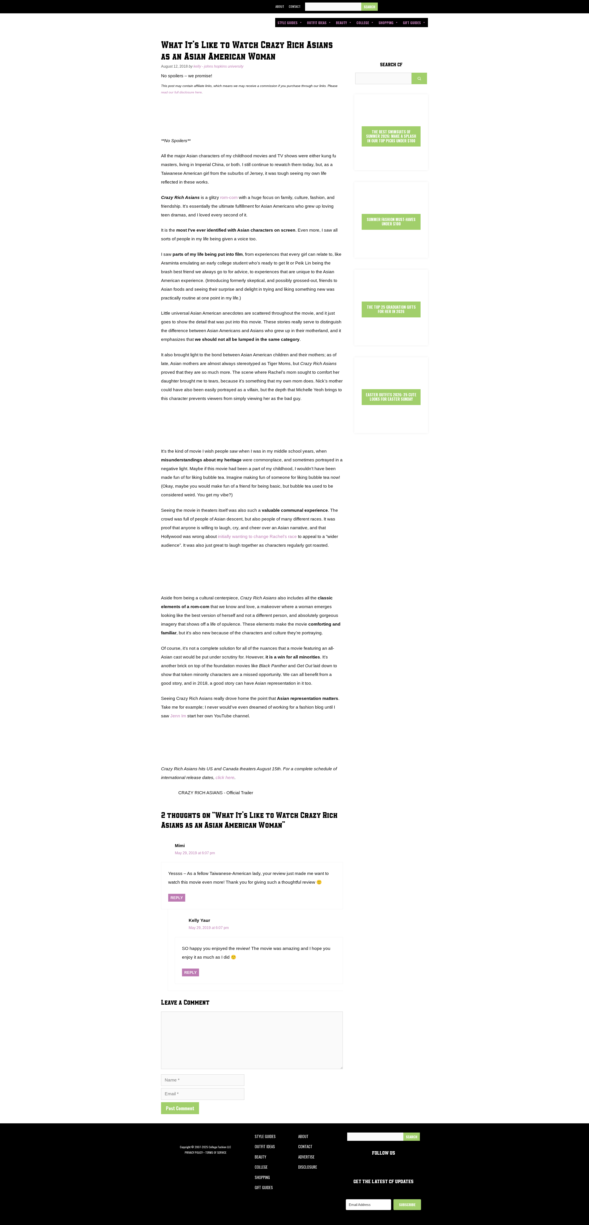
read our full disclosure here (181, 92)
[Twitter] (395, 6)
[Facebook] (384, 6)
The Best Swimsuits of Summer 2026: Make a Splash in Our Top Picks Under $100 (391, 136)
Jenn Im (178, 715)
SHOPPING (262, 1177)
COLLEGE (261, 1167)
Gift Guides (412, 22)
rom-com (229, 197)
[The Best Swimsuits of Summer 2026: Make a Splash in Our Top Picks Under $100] (391, 166)
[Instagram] (405, 6)
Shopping (385, 22)
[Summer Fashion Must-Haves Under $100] (391, 254)
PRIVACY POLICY (194, 1152)
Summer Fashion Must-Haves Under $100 (391, 222)
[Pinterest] (416, 6)
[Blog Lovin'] (426, 6)
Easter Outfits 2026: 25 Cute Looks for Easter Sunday (391, 397)
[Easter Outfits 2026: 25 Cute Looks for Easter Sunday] (391, 429)
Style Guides (287, 22)
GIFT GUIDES (264, 1187)
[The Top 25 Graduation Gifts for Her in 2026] (391, 341)
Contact (294, 6)
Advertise (306, 1157)
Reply (176, 898)
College (362, 22)
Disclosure (307, 1167)
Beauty (341, 22)
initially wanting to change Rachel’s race (257, 536)
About (279, 6)
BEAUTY (260, 1157)
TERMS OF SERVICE (215, 1152)
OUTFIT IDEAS (265, 1146)
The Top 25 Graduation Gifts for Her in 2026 (391, 309)
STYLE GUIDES (265, 1136)
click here (225, 777)
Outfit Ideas (316, 22)
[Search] (369, 7)
